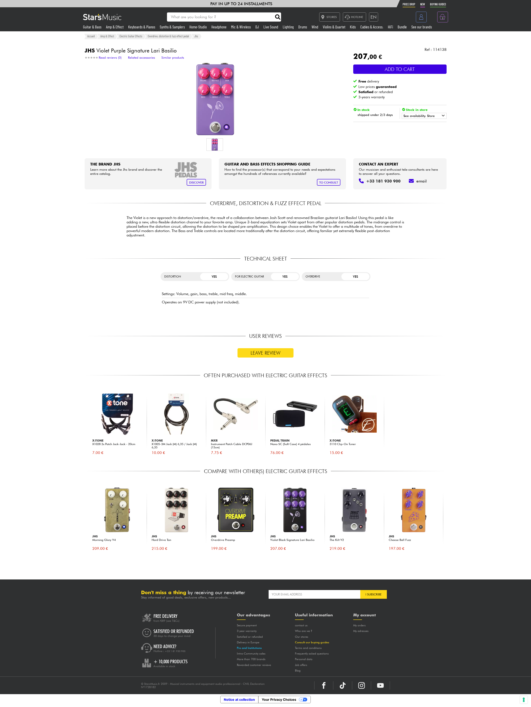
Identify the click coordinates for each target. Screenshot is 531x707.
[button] (214, 144)
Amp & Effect (115, 26)
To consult (328, 182)
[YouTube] (380, 685)
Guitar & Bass (92, 26)
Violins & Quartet (334, 26)
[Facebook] (323, 685)
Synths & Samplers (173, 26)
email (421, 181)
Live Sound (271, 26)
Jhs (196, 36)
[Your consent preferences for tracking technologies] (524, 700)
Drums (303, 26)
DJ (257, 26)
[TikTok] (342, 685)
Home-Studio (198, 26)
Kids (353, 26)
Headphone (219, 26)
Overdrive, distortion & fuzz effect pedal (168, 36)
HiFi (391, 26)
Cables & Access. (372, 26)
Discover (196, 182)
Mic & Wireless (241, 26)
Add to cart (400, 69)
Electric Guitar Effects (130, 36)
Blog (298, 670)
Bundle (403, 26)
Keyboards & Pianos (142, 26)
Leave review (265, 353)
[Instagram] (361, 685)
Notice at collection (239, 699)
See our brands (421, 26)
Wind (315, 26)
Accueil (91, 36)
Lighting (289, 26)
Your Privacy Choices (279, 699)
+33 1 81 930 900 (175, 651)
